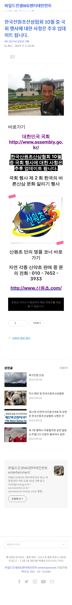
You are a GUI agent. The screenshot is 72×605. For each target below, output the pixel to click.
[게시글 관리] (24, 323)
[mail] (52, 582)
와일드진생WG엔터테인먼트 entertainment (28, 6)
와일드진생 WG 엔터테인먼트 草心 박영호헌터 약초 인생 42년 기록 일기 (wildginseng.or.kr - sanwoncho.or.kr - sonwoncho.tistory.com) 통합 (28, 484)
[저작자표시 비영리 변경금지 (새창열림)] (49, 323)
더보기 (64, 368)
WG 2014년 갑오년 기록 (16, 41)
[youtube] (43, 582)
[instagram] (35, 582)
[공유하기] (19, 323)
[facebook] (19, 582)
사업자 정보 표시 (21, 337)
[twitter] (27, 582)
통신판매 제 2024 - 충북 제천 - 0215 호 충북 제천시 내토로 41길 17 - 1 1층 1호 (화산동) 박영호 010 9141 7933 (36, 559)
